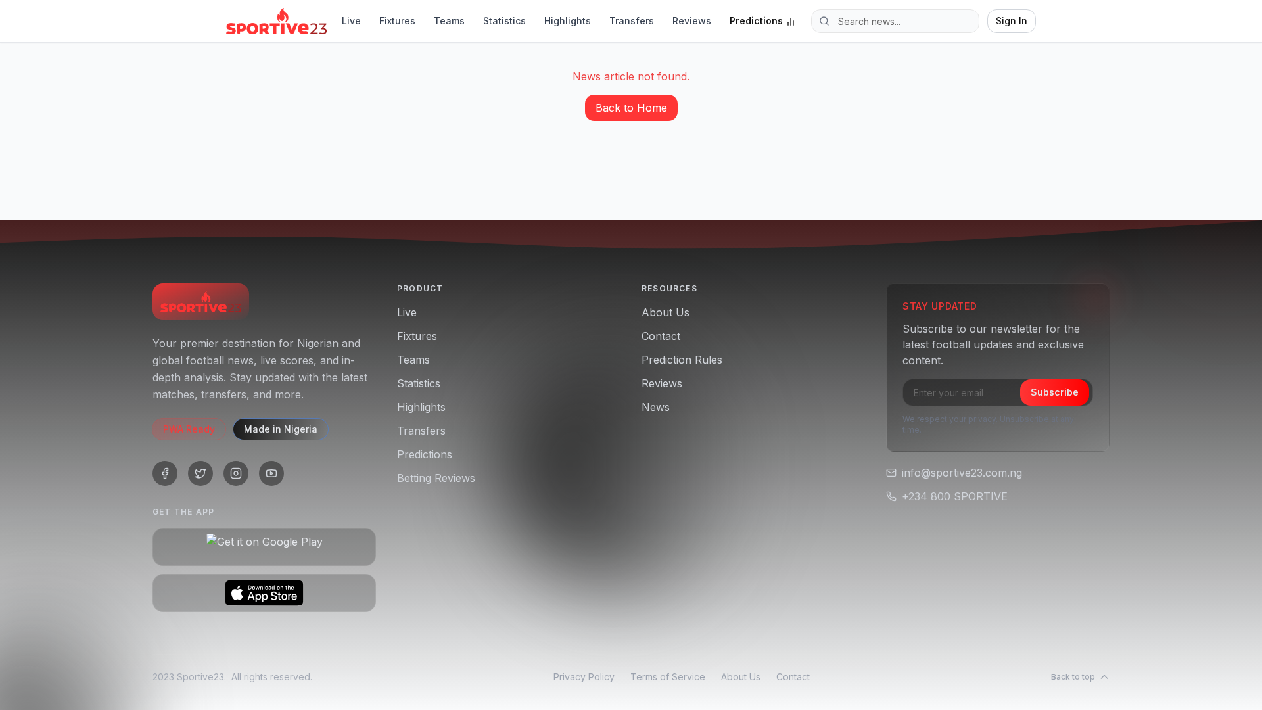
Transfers (631, 20)
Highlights (567, 20)
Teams (449, 20)
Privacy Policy (584, 676)
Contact (661, 336)
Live (351, 20)
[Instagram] (235, 473)
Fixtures (397, 20)
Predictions (756, 20)
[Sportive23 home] (200, 301)
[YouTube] (271, 473)
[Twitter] (200, 473)
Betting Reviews (436, 478)
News (656, 407)
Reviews (691, 20)
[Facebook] (164, 473)
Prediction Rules (682, 359)
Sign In (1011, 20)
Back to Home (631, 107)
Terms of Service (667, 676)
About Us (665, 312)
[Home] (276, 21)
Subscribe (1055, 392)
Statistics (504, 20)
